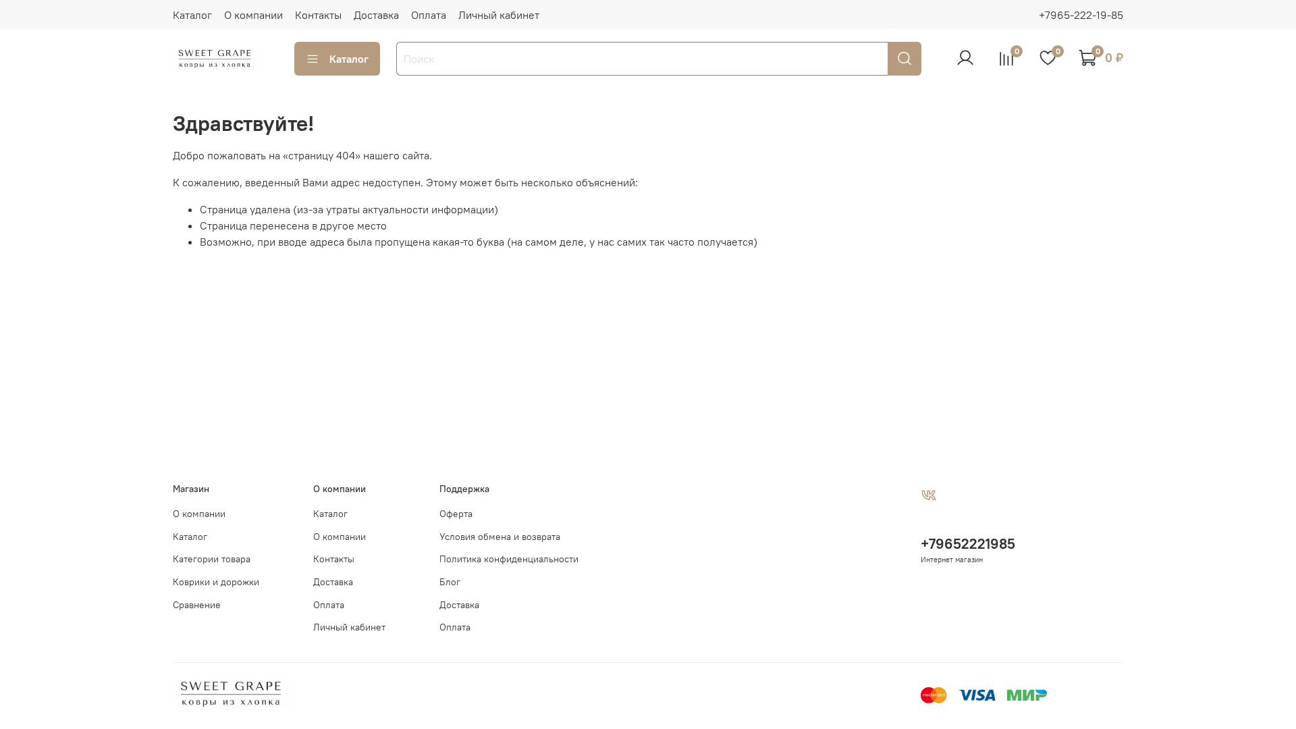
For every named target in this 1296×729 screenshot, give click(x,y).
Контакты (318, 15)
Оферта (456, 514)
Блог (449, 582)
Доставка (376, 15)
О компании (253, 15)
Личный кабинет (498, 15)
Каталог (192, 15)
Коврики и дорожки (216, 582)
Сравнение (197, 605)
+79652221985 (968, 544)
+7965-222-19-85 (1081, 15)
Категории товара (211, 559)
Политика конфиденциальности (508, 559)
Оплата (428, 15)
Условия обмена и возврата (499, 537)
